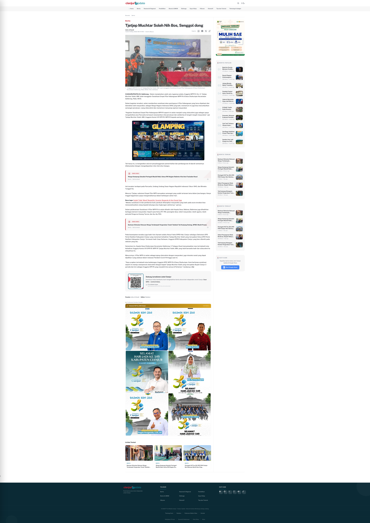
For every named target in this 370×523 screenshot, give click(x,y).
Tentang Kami (169, 513)
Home (132, 8)
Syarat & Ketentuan (183, 519)
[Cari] (238, 3)
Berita (138, 8)
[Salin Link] (4, 269)
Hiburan (202, 8)
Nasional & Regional (150, 8)
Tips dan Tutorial (221, 8)
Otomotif (210, 8)
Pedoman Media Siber (191, 513)
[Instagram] (235, 492)
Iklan (203, 519)
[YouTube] (239, 492)
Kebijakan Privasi (170, 519)
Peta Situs (196, 519)
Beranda (127, 15)
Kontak (203, 513)
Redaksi (179, 513)
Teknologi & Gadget (235, 8)
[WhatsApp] (4, 254)
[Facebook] (4, 259)
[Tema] (243, 3)
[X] (4, 264)
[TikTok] (244, 492)
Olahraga (183, 8)
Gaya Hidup (193, 8)
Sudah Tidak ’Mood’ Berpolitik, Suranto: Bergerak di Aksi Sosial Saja (157, 200)
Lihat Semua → (206, 305)
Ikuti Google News (231, 267)
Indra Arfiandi (129, 30)
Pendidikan (162, 8)
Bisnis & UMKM (173, 8)
